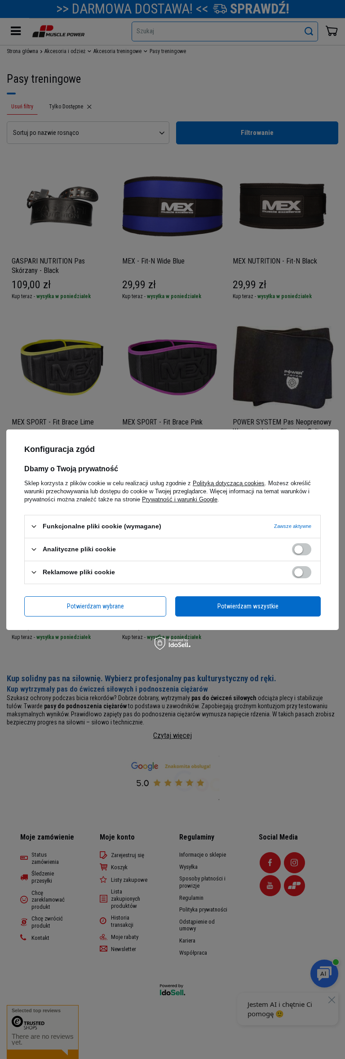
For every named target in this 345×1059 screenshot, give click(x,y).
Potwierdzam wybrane (95, 606)
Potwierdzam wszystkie (248, 606)
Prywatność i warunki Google (179, 499)
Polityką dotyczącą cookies (229, 482)
